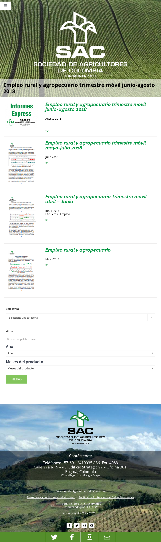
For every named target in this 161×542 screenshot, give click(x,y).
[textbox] (80, 318)
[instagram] (84, 525)
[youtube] (91, 525)
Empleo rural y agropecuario (78, 250)
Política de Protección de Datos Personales (106, 497)
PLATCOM (92, 507)
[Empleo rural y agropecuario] (21, 249)
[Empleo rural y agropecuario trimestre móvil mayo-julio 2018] (21, 142)
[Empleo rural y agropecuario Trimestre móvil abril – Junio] (21, 195)
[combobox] (80, 317)
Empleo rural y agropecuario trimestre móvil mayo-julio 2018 (95, 145)
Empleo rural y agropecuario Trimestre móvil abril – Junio (96, 199)
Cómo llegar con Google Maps (80, 475)
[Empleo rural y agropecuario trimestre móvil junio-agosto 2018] (21, 103)
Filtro (17, 379)
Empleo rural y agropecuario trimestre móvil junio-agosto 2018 (95, 106)
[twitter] (77, 525)
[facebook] (69, 525)
